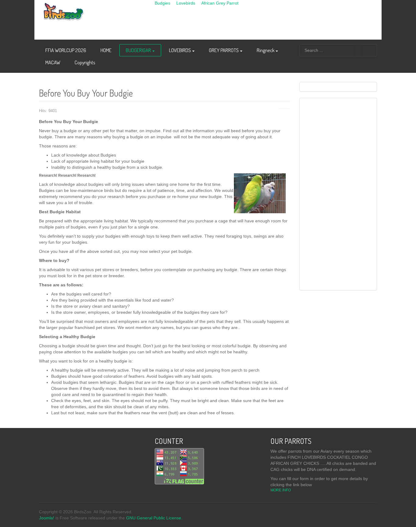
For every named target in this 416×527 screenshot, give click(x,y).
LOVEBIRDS (180, 50)
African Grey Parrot (219, 3)
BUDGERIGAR (138, 50)
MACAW (52, 62)
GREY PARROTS (224, 50)
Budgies (162, 3)
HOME (105, 50)
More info (281, 490)
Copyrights (85, 62)
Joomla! (46, 517)
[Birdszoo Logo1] (92, 15)
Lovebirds (185, 3)
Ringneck (265, 50)
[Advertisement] (265, 20)
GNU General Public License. (154, 517)
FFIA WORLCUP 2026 (65, 50)
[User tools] (284, 113)
